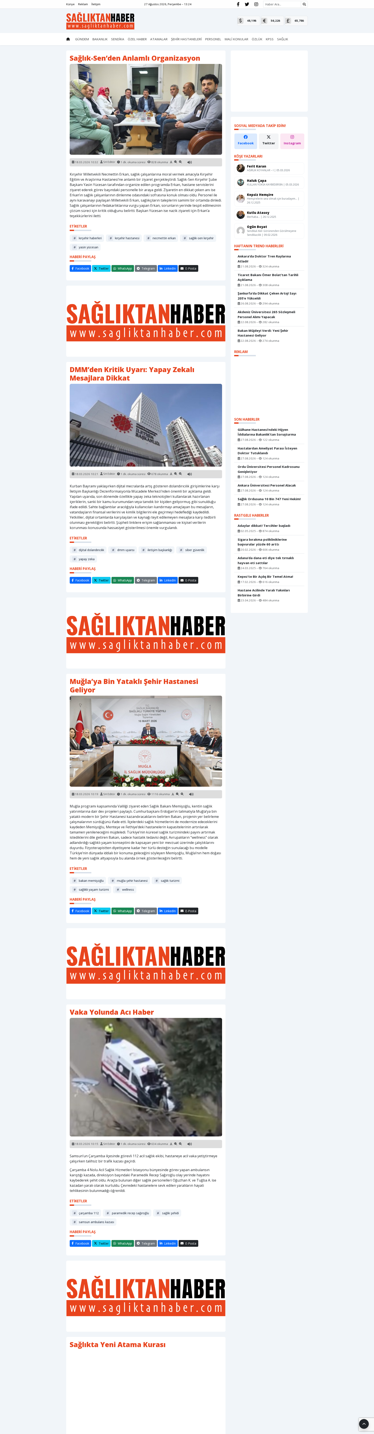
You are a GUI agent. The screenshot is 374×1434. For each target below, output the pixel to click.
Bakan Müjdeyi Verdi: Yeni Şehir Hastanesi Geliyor (263, 332)
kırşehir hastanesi (124, 238)
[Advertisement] (146, 321)
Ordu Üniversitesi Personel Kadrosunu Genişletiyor (269, 469)
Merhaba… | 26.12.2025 (261, 216)
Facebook (246, 143)
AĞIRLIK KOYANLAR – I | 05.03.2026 (268, 170)
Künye (70, 4)
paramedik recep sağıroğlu (128, 1213)
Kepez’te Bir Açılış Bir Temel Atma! (265, 576)
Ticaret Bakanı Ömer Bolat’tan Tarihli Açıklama (268, 277)
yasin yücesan (86, 247)
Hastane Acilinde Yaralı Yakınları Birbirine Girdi (264, 592)
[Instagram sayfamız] (256, 4)
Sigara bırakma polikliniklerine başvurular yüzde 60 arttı (262, 541)
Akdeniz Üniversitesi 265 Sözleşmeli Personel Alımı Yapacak (266, 314)
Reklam (83, 4)
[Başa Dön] (364, 1424)
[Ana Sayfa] (100, 20)
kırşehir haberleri (88, 238)
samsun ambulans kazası (94, 1222)
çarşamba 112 (86, 1213)
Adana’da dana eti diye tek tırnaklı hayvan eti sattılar (266, 560)
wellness (125, 889)
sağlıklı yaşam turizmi (91, 889)
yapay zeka (84, 559)
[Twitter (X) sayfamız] (247, 4)
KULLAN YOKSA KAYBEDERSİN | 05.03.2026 (273, 184)
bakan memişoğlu (89, 881)
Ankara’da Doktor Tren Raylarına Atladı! (264, 258)
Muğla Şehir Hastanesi (130, 881)
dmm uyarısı (123, 550)
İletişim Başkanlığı (157, 550)
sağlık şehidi (168, 1213)
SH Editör (109, 162)
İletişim (95, 4)
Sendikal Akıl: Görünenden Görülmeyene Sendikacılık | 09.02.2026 (271, 232)
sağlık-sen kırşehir (199, 238)
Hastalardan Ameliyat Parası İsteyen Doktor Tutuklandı (267, 450)
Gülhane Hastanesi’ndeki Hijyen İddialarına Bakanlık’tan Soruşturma (267, 431)
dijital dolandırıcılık (89, 550)
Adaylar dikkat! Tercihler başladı (264, 525)
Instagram (292, 143)
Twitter (268, 143)
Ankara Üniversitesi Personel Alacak (267, 485)
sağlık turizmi (167, 881)
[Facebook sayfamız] (238, 4)
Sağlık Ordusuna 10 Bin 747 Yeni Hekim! (269, 499)
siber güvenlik (192, 550)
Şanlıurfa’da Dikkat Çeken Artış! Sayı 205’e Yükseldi (267, 295)
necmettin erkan (161, 238)
